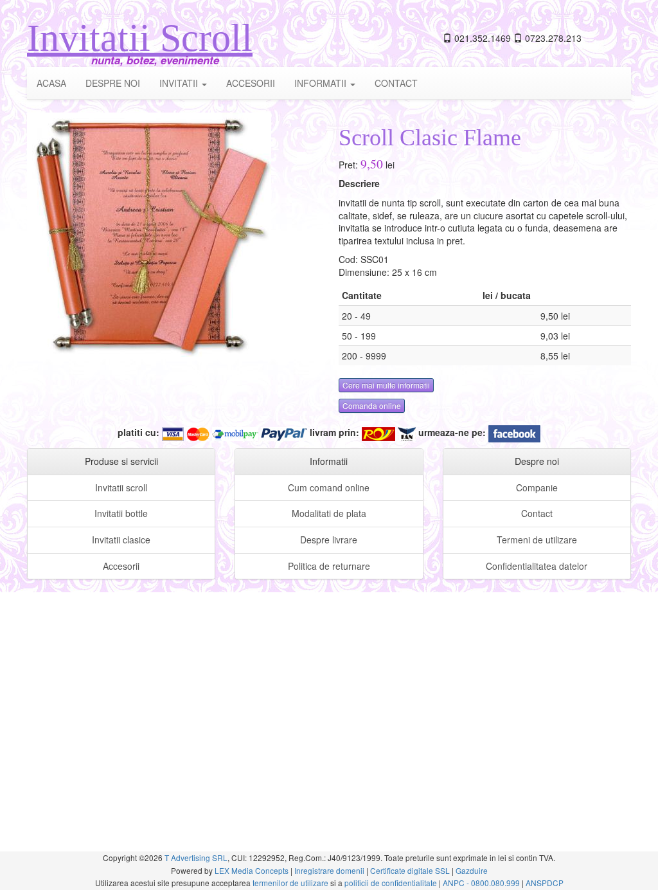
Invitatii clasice (121, 539)
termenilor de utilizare (290, 882)
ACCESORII (250, 83)
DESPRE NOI (112, 83)
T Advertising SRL (195, 857)
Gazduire (472, 870)
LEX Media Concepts (252, 870)
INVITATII (179, 83)
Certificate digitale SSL (410, 870)
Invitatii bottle (121, 513)
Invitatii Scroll (140, 38)
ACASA (51, 83)
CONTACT (396, 83)
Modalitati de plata (329, 513)
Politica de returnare (329, 565)
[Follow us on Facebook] (514, 432)
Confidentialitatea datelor (536, 565)
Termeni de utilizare (537, 539)
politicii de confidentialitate (390, 882)
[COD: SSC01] (149, 233)
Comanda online (371, 405)
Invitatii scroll (121, 487)
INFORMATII (321, 83)
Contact (537, 513)
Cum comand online (328, 487)
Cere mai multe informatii (386, 384)
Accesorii (121, 565)
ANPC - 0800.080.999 (481, 882)
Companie (537, 487)
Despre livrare (328, 539)
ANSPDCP (545, 882)
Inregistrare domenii (329, 870)
